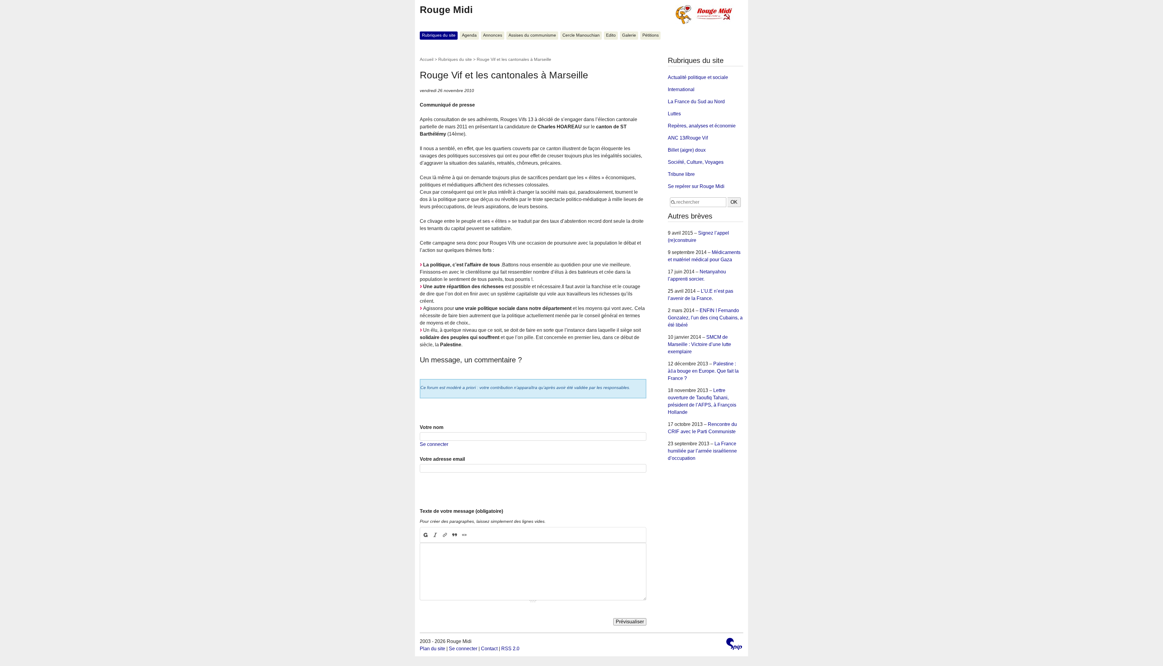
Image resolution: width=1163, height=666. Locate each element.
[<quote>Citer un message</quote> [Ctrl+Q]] (454, 534)
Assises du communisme (532, 35)
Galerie (629, 35)
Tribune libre (681, 174)
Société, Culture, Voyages (696, 162)
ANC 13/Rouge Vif (688, 137)
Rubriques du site (439, 35)
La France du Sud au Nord (696, 101)
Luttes (674, 113)
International (681, 89)
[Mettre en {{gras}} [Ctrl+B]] (425, 534)
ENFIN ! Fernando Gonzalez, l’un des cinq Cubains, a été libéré (705, 318)
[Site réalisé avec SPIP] (734, 644)
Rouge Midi (446, 9)
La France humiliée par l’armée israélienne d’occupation (702, 451)
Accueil (426, 59)
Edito (611, 35)
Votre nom (431, 427)
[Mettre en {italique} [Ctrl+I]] (435, 534)
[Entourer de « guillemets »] (464, 534)
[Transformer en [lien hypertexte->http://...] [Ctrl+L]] (445, 534)
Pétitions (650, 35)
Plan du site (432, 648)
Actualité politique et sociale (698, 77)
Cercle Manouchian (581, 35)
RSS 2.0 (510, 648)
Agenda (469, 35)
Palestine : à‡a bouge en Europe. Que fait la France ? (703, 371)
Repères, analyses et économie (702, 125)
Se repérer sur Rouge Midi (696, 186)
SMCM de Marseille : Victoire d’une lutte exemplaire (699, 344)
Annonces (492, 35)
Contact (489, 648)
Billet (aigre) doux (687, 150)
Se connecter (434, 444)
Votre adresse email (442, 459)
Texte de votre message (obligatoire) (461, 511)
